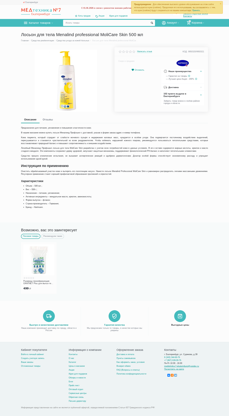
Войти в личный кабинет (32, 354)
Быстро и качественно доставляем (48, 325)
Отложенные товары (30, 366)
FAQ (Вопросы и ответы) (128, 370)
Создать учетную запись (32, 358)
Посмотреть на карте (174, 369)
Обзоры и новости (77, 377)
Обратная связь (76, 397)
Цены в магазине (77, 366)
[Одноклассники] (172, 375)
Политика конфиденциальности (131, 374)
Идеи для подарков (118, 16)
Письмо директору (77, 401)
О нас (71, 358)
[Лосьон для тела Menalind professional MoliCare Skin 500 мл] (65, 81)
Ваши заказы (27, 362)
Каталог (72, 362)
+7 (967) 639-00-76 (172, 360)
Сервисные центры (77, 393)
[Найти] (152, 23)
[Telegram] (175, 375)
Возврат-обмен (124, 366)
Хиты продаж (84, 16)
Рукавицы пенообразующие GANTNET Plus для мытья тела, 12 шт (38, 282)
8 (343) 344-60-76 (172, 357)
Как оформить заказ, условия (131, 362)
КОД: (185, 51)
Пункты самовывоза (126, 358)
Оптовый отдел (76, 389)
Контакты (187, 16)
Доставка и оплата (125, 354)
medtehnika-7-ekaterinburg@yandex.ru (181, 366)
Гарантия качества (114, 325)
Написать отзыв (144, 51)
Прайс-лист (74, 385)
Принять (196, 10)
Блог (71, 381)
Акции (101, 16)
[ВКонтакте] (168, 375)
